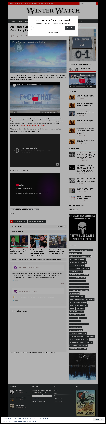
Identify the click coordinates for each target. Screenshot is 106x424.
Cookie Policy (34, 421)
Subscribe (70, 28)
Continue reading (53, 32)
